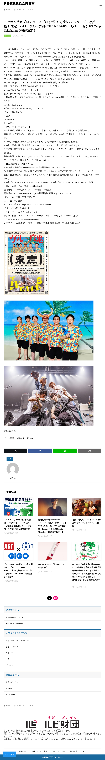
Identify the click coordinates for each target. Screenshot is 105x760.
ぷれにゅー (10, 695)
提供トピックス (12, 682)
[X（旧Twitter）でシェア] (15, 451)
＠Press (30, 10)
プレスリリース (19, 10)
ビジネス (9, 665)
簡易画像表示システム (15, 617)
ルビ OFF (9, 754)
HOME (8, 10)
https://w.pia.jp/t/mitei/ (30, 219)
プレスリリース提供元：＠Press (18, 438)
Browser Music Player (14, 624)
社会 (7, 659)
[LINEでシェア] (65, 451)
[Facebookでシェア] (40, 451)
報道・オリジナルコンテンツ (17, 641)
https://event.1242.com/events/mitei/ (36, 204)
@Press (12, 478)
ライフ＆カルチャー (14, 647)
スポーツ (9, 653)
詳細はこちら (10, 431)
